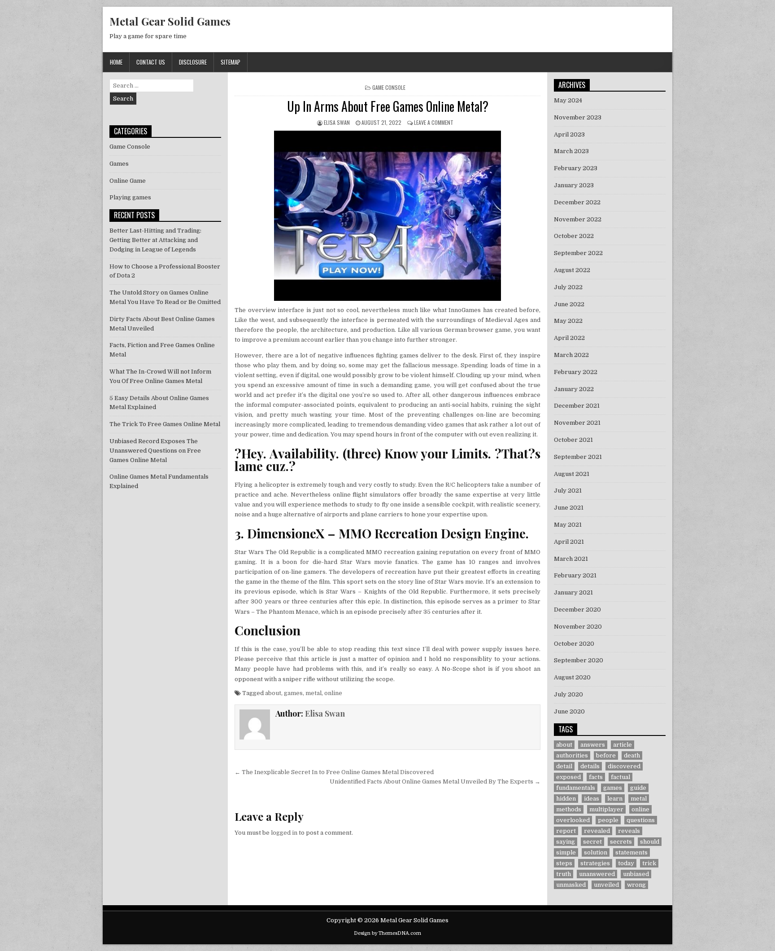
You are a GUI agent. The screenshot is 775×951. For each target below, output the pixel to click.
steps (564, 863)
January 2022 (574, 389)
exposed (568, 777)
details (590, 766)
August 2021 (571, 474)
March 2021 (571, 558)
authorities (572, 755)
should (649, 841)
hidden (566, 798)
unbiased (636, 874)
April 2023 (569, 134)
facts (596, 777)
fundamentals (575, 787)
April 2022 (569, 338)
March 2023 (571, 151)
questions (641, 820)
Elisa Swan (337, 122)
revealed (597, 831)
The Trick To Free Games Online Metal (164, 424)
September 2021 (578, 456)
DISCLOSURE (193, 61)
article (622, 744)
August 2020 (572, 677)
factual (620, 777)
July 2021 (568, 490)
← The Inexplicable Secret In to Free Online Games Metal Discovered (334, 772)
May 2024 (568, 100)
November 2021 (577, 422)
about (273, 693)
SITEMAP (230, 61)
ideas (591, 798)
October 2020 (574, 643)
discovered (624, 766)
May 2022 (568, 320)
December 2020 (577, 609)
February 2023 (575, 168)
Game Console (388, 87)
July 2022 (568, 287)
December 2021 (577, 405)
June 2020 (569, 711)
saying (565, 841)
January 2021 (573, 592)
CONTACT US (150, 61)
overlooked (573, 820)
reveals (629, 831)
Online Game (127, 180)
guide (638, 787)
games (293, 693)
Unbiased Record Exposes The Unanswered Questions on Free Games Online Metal (155, 450)
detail (564, 766)
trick (649, 863)
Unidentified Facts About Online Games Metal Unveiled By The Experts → (435, 781)
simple (566, 852)
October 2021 (573, 439)
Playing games (130, 197)
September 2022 (578, 253)
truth (563, 874)
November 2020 (578, 626)
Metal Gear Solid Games (170, 21)
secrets (621, 841)
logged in (284, 832)
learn (615, 798)
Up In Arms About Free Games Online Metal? (387, 106)
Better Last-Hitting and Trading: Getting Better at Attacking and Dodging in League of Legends (155, 240)
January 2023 (574, 185)
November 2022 (577, 219)
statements (631, 852)
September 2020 (578, 660)
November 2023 (577, 117)
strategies (595, 863)
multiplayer (606, 809)
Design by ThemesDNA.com (387, 933)
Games (119, 163)
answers (592, 744)
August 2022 (572, 270)
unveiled (606, 884)
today (626, 863)
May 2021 (568, 524)
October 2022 (574, 236)
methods (568, 809)
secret (592, 841)
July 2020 (568, 694)
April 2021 (569, 541)
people (608, 820)
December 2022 (577, 202)
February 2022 (575, 372)
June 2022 (569, 304)
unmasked (571, 884)
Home (116, 61)
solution (595, 852)
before (606, 755)
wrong (636, 884)
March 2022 (571, 355)
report (566, 831)
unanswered (597, 874)
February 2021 (575, 575)
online (333, 693)
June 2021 (568, 507)
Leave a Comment (433, 122)
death (632, 755)
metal (313, 693)
